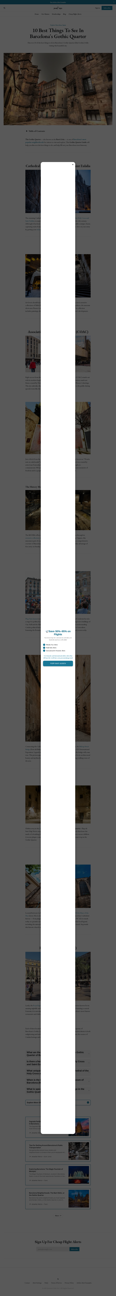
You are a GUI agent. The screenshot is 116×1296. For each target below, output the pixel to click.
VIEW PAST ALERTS (58, 663)
